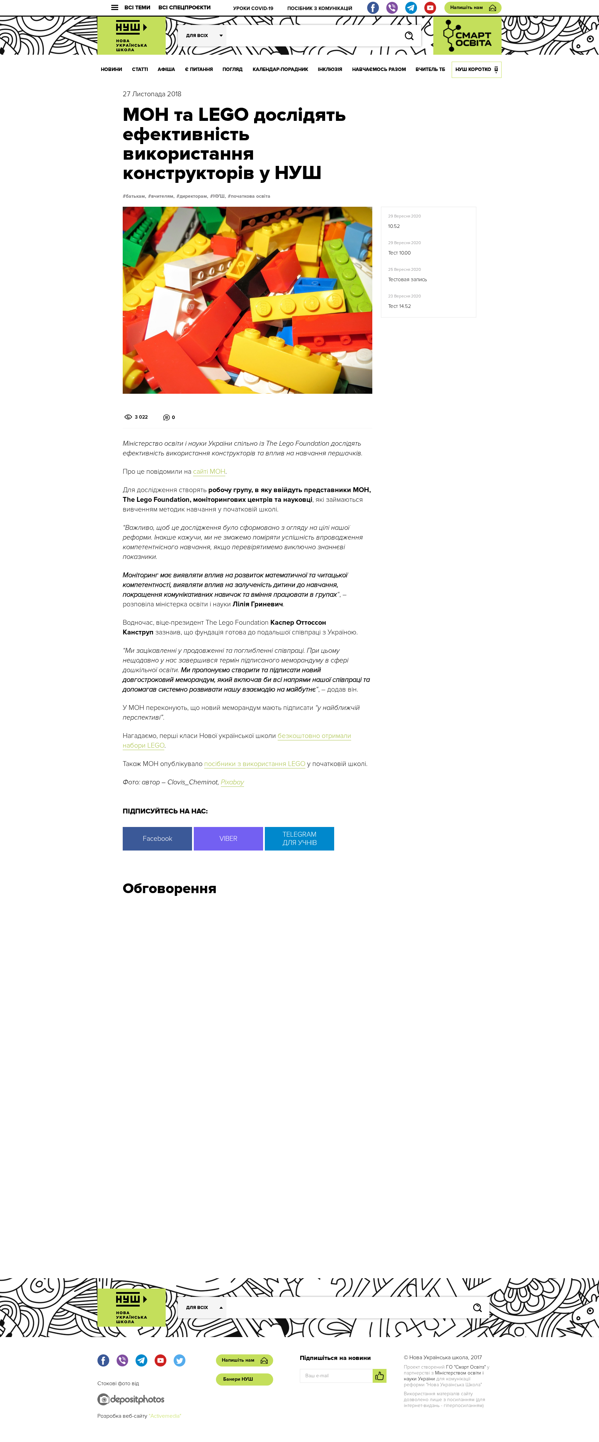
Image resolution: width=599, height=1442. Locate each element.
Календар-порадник (280, 69)
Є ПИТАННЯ (199, 69)
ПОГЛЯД (233, 69)
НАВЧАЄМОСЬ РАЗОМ (379, 69)
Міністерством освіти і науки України (444, 1376)
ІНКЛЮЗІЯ (330, 69)
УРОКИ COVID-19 (253, 8)
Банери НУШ (238, 1379)
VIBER (228, 839)
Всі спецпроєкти (184, 8)
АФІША (166, 69)
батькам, (136, 196)
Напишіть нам (466, 7)
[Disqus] (299, 994)
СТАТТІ (140, 69)
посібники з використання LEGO (254, 764)
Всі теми (137, 8)
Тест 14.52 (399, 306)
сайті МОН (209, 472)
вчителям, (163, 196)
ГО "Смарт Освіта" (466, 1367)
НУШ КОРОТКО (473, 69)
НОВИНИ (111, 69)
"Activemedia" (165, 1416)
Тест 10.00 (399, 253)
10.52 (394, 226)
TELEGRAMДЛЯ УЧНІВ (300, 838)
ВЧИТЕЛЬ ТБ (430, 69)
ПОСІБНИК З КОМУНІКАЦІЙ (319, 8)
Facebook (157, 839)
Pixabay (232, 782)
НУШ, (219, 196)
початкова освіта (250, 196)
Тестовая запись (407, 279)
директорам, (194, 196)
